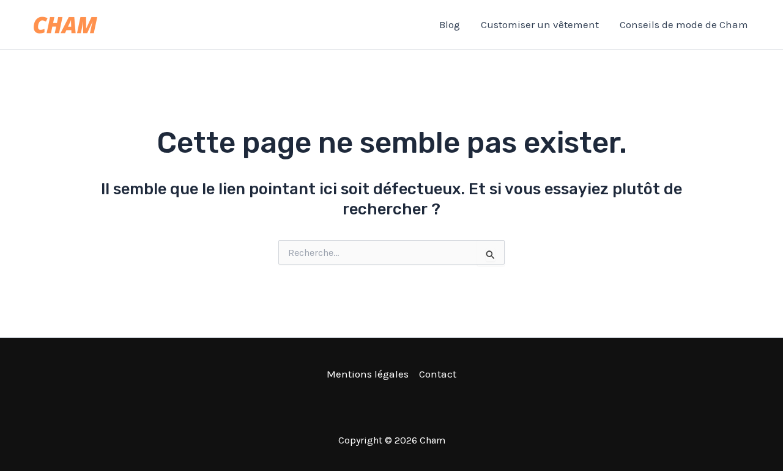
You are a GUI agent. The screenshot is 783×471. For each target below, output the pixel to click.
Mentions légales (368, 374)
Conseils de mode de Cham (684, 24)
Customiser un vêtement (540, 24)
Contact (437, 374)
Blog (449, 24)
